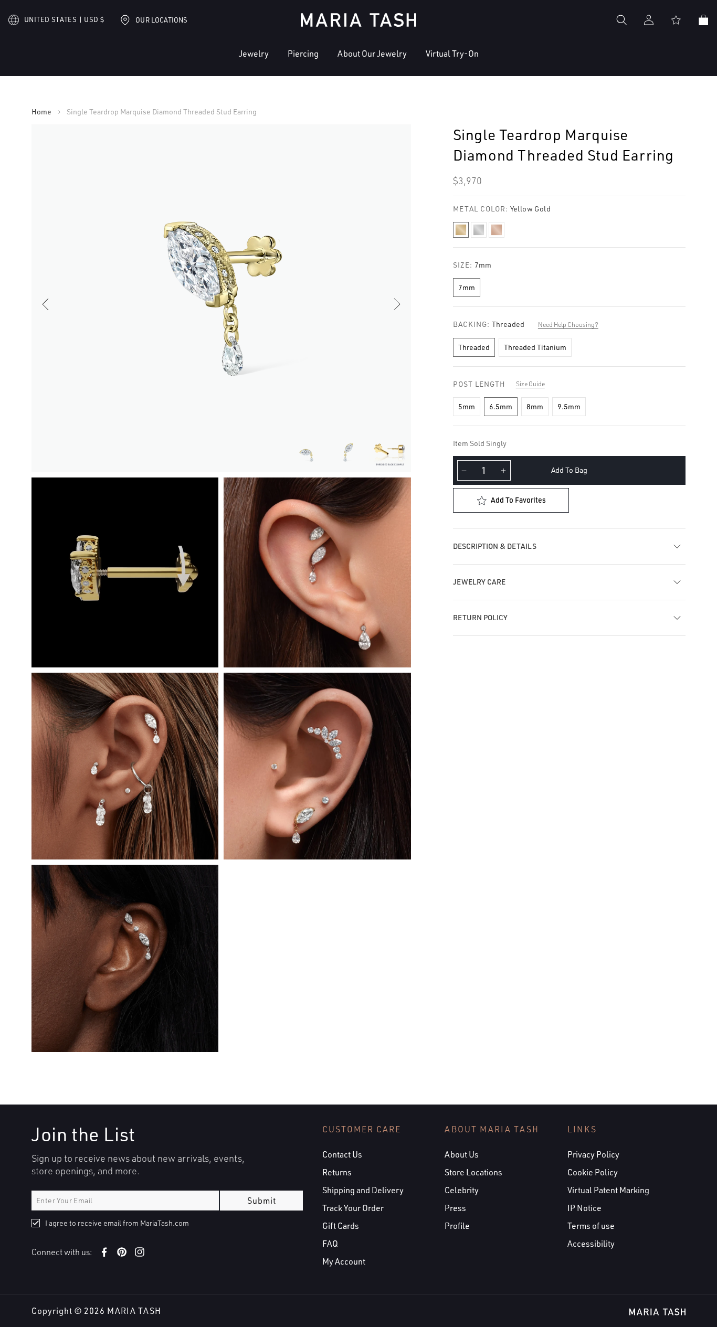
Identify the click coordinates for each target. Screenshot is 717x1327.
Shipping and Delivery (363, 1190)
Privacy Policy (593, 1154)
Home (41, 112)
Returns (337, 1172)
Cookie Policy (592, 1172)
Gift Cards (340, 1225)
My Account (343, 1261)
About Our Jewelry (372, 53)
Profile (457, 1225)
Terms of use (591, 1225)
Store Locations (473, 1172)
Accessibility (591, 1243)
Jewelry (254, 53)
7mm (466, 287)
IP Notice (584, 1208)
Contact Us (342, 1154)
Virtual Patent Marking (608, 1190)
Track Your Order (353, 1208)
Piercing (303, 53)
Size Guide (530, 384)
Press (455, 1208)
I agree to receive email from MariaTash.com (117, 1222)
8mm (534, 406)
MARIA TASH (134, 1310)
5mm (466, 406)
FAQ (330, 1243)
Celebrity (462, 1190)
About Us (462, 1154)
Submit (261, 1200)
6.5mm (500, 406)
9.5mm (569, 406)
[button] (221, 61)
